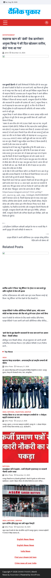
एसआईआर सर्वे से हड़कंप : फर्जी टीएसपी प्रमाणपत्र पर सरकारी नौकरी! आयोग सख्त (24, 470)
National (11, 412)
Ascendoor (14, 574)
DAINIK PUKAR (24, 571)
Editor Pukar (8, 366)
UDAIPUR (28, 412)
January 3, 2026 (21, 421)
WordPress (35, 574)
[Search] (47, 22)
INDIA (4, 357)
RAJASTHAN (19, 412)
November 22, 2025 (23, 475)
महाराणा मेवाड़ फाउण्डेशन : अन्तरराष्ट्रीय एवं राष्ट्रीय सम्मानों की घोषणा (24, 362)
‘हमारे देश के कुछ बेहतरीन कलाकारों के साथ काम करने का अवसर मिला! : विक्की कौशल (25, 334)
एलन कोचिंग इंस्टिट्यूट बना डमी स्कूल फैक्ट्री (18, 523)
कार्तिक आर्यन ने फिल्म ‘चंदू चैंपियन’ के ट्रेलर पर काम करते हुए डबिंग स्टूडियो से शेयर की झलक (24, 289)
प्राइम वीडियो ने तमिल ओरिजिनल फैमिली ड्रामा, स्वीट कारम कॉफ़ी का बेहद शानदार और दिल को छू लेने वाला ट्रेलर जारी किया (25, 312)
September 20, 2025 (23, 527)
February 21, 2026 (22, 366)
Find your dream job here (25, 557)
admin (6, 53)
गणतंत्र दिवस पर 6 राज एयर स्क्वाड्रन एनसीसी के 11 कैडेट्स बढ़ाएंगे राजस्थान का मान (24, 416)
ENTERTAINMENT (8, 35)
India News (25, 551)
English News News (25, 539)
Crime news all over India (25, 563)
